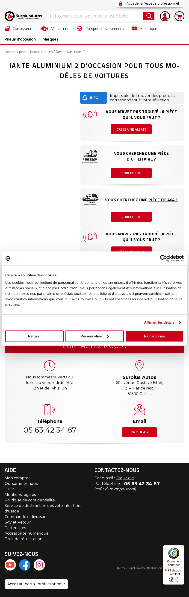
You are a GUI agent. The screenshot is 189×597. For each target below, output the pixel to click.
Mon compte (16, 478)
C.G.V (9, 489)
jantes (48, 52)
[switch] (173, 579)
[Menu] (181, 548)
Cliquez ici (125, 478)
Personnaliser (92, 336)
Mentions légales (20, 494)
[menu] (94, 33)
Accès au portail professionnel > (36, 584)
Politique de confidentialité (30, 500)
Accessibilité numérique (27, 533)
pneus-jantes (29, 52)
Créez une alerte (131, 129)
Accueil (10, 52)
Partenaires (15, 528)
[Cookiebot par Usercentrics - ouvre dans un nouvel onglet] (163, 258)
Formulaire (139, 432)
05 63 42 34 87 (49, 429)
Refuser (34, 336)
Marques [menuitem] (51, 39)
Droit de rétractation (23, 539)
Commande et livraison (26, 517)
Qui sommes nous (21, 483)
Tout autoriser (154, 336)
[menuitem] (18, 28)
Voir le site (131, 173)
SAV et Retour (18, 522)
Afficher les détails (159, 322)
